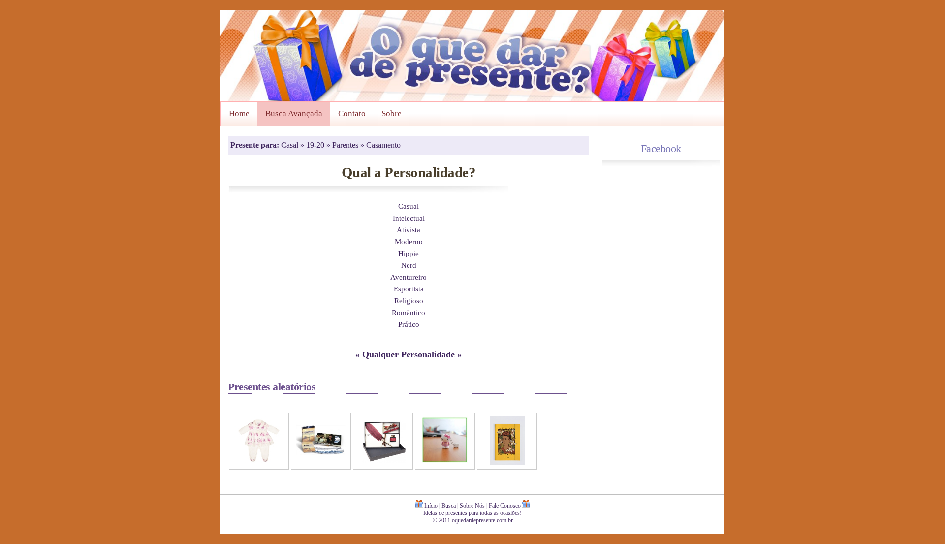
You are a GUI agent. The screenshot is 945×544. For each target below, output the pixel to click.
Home (239, 113)
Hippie (408, 253)
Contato (352, 113)
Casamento (383, 145)
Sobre (391, 113)
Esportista (409, 289)
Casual (408, 206)
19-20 (316, 145)
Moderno (409, 241)
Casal (290, 145)
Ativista (408, 229)
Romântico (408, 312)
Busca (448, 505)
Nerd (408, 265)
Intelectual (409, 218)
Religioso (408, 300)
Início (431, 505)
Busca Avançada (293, 113)
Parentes (346, 145)
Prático (408, 324)
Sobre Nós (472, 505)
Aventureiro (408, 277)
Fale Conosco (505, 505)
